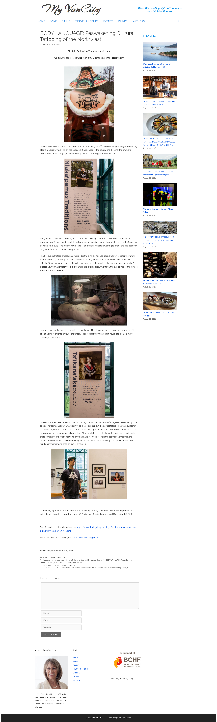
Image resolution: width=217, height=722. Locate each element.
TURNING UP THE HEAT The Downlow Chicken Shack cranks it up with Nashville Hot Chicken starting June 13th (85, 568)
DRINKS (122, 21)
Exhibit (64, 557)
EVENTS (108, 21)
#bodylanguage (49, 560)
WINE (53, 21)
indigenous (72, 562)
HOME (41, 21)
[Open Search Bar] (178, 21)
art (72, 560)
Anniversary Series (63, 560)
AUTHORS (138, 21)
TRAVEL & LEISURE (86, 21)
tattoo (79, 562)
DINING (66, 21)
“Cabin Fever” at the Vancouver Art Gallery (59, 565)
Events (58, 557)
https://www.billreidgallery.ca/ (87, 537)
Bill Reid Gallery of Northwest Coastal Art (89, 560)
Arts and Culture (49, 557)
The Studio (126, 718)
